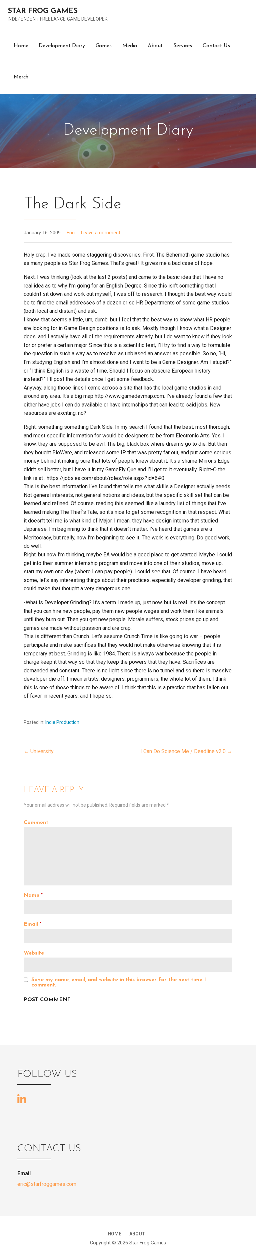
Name (33, 895)
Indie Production (62, 722)
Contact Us (216, 46)
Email (32, 924)
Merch (21, 77)
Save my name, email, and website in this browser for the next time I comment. (118, 982)
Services (182, 46)
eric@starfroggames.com (46, 1184)
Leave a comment (100, 233)
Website (34, 953)
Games (104, 46)
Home (21, 46)
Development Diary (62, 46)
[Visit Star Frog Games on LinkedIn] (21, 1098)
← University (39, 751)
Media (129, 46)
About (155, 46)
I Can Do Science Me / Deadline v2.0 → (186, 751)
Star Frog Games (43, 11)
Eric (71, 233)
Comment (36, 822)
